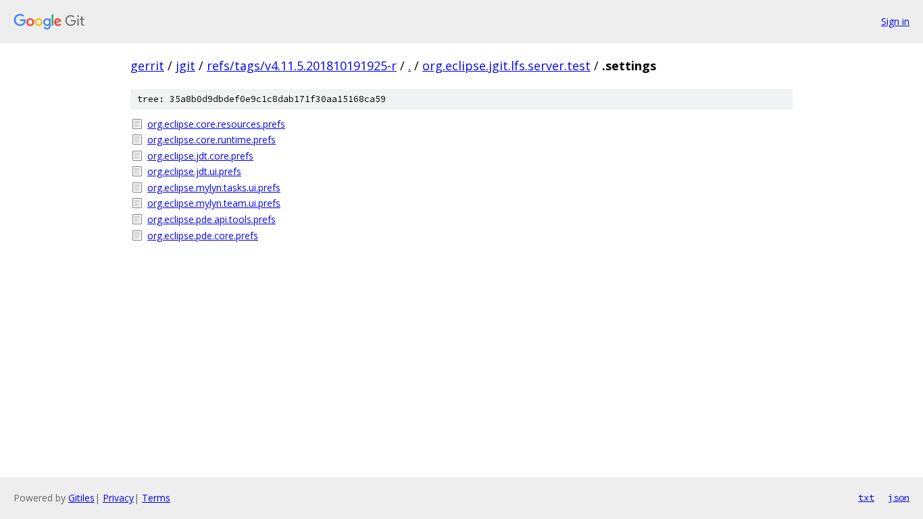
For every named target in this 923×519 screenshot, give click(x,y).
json (898, 497)
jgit (185, 65)
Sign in (895, 21)
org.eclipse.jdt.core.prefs (200, 155)
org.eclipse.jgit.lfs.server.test (506, 65)
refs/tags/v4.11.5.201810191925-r (302, 65)
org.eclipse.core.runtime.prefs (211, 139)
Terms (156, 497)
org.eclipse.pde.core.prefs (202, 235)
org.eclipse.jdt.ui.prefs (194, 171)
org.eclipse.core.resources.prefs (216, 124)
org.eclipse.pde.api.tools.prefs (211, 219)
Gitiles (81, 497)
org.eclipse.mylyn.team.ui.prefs (213, 203)
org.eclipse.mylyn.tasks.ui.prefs (213, 187)
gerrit (147, 65)
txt (866, 497)
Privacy (118, 497)
